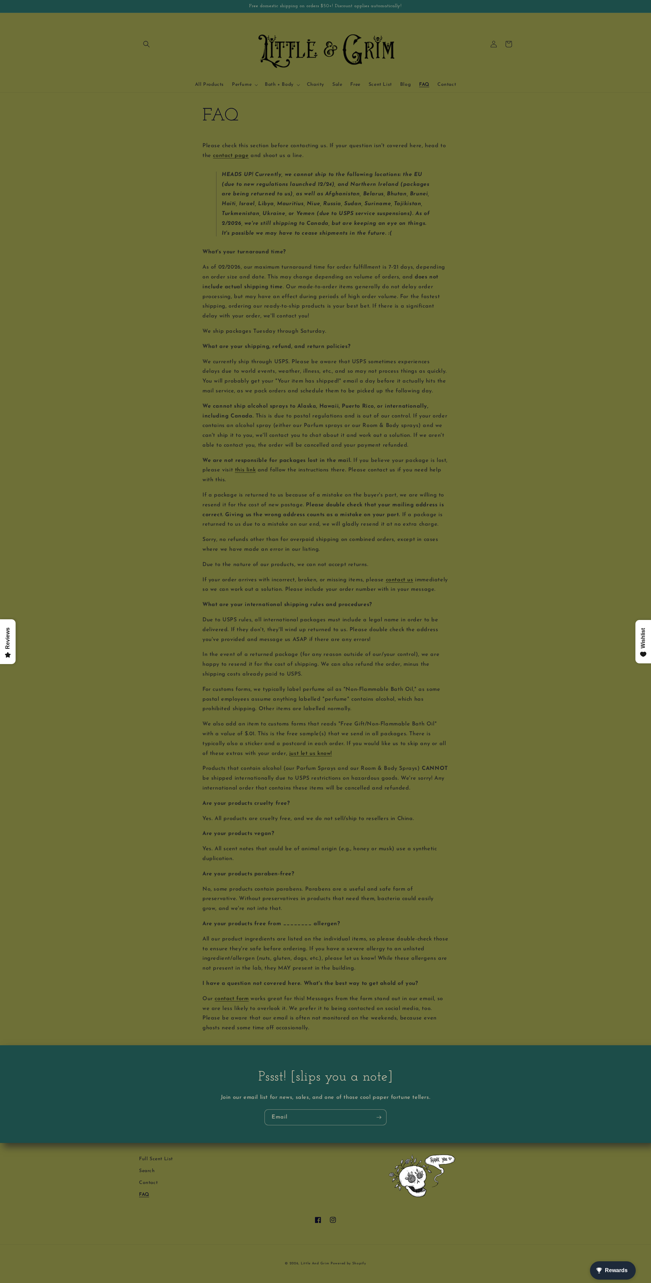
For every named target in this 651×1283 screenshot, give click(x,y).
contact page (231, 155)
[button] (146, 44)
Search (147, 1170)
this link (245, 470)
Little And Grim (315, 1263)
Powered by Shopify (348, 1263)
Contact (148, 1182)
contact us (399, 580)
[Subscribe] (378, 1117)
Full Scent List (156, 1159)
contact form (232, 999)
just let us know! (310, 753)
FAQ (144, 1194)
